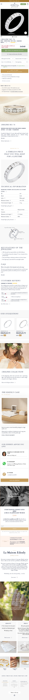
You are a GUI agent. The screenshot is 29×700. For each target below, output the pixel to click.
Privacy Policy (21, 675)
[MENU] (1, 4)
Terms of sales (9, 675)
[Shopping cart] (27, 4)
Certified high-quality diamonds (7, 219)
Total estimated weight (6, 203)
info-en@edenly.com (14, 684)
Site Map (15, 675)
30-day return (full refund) (7, 74)
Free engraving (18, 62)
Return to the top (14, 692)
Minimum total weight (6, 214)
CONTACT (3, 675)
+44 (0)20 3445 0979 (11, 475)
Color (2, 198)
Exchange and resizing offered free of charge (10, 76)
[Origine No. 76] (14, 22)
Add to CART (15, 71)
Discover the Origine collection (8, 382)
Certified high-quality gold (6, 206)
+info (19, 532)
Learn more (13, 577)
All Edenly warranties (6, 80)
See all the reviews (4, 304)
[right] (25, 33)
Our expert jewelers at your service (16, 91)
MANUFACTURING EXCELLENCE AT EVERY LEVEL (13, 190)
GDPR (26, 675)
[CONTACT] (14, 687)
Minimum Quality (5, 200)
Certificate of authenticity (6, 78)
